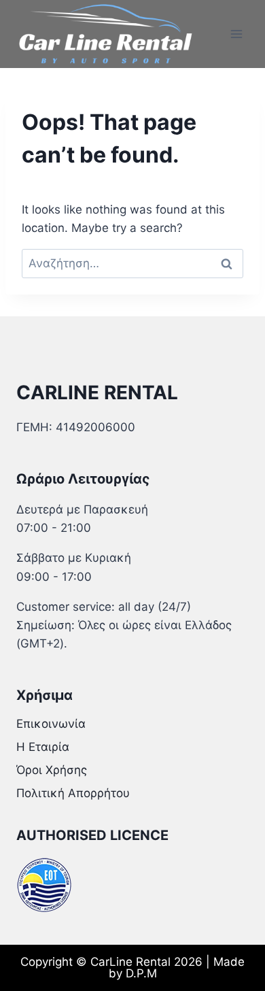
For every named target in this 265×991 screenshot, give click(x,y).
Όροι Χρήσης (51, 770)
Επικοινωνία (51, 723)
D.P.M (141, 973)
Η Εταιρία (42, 747)
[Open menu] (236, 33)
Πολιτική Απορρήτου (73, 793)
